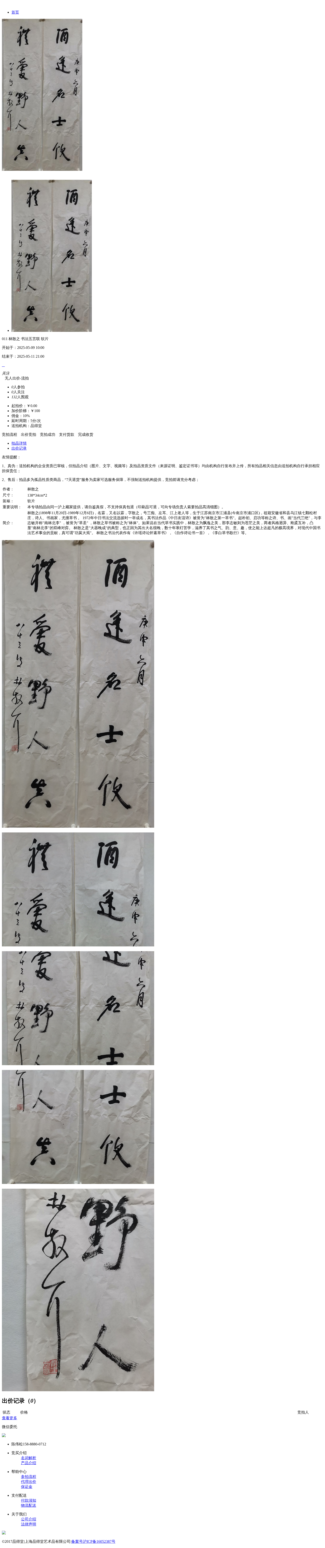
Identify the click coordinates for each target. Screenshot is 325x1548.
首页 (15, 12)
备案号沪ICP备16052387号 (93, 1541)
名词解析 (28, 1458)
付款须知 (28, 1500)
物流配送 (28, 1505)
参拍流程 (28, 1477)
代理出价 (28, 1482)
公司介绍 (28, 1519)
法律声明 (28, 1524)
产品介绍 (28, 1463)
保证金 (26, 1487)
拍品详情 (19, 443)
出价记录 (19, 448)
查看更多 (9, 1418)
